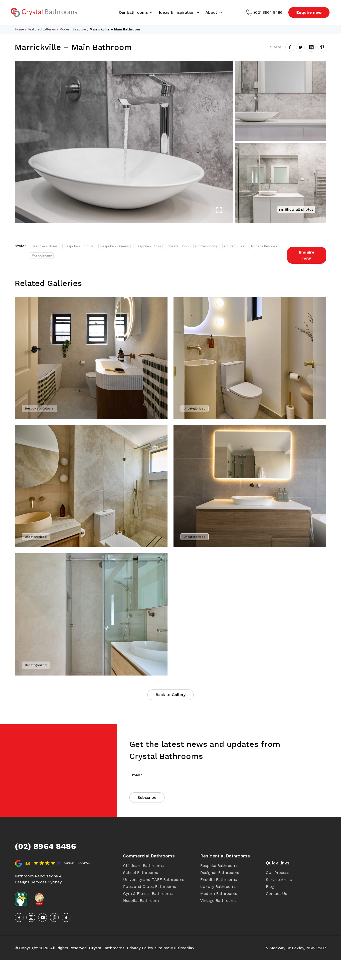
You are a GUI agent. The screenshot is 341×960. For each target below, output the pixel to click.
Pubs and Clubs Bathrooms (149, 886)
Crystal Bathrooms (107, 948)
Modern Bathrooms (218, 893)
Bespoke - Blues (44, 246)
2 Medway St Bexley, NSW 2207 (296, 948)
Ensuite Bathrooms (218, 879)
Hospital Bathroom (141, 900)
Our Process (277, 872)
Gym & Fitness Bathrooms (148, 893)
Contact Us (276, 893)
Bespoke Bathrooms (219, 865)
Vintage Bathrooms (218, 900)
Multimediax (182, 948)
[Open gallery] (219, 210)
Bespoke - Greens (114, 246)
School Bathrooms (140, 872)
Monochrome (41, 255)
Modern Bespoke (72, 29)
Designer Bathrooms (219, 872)
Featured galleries (41, 29)
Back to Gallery (170, 694)
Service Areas (279, 879)
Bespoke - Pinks (148, 246)
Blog (270, 886)
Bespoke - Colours (79, 246)
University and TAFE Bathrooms (153, 879)
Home (19, 29)
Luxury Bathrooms (218, 886)
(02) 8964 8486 (268, 12)
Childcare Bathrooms (143, 865)
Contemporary (206, 246)
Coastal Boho (178, 246)
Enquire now (309, 12)
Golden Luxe (234, 246)
